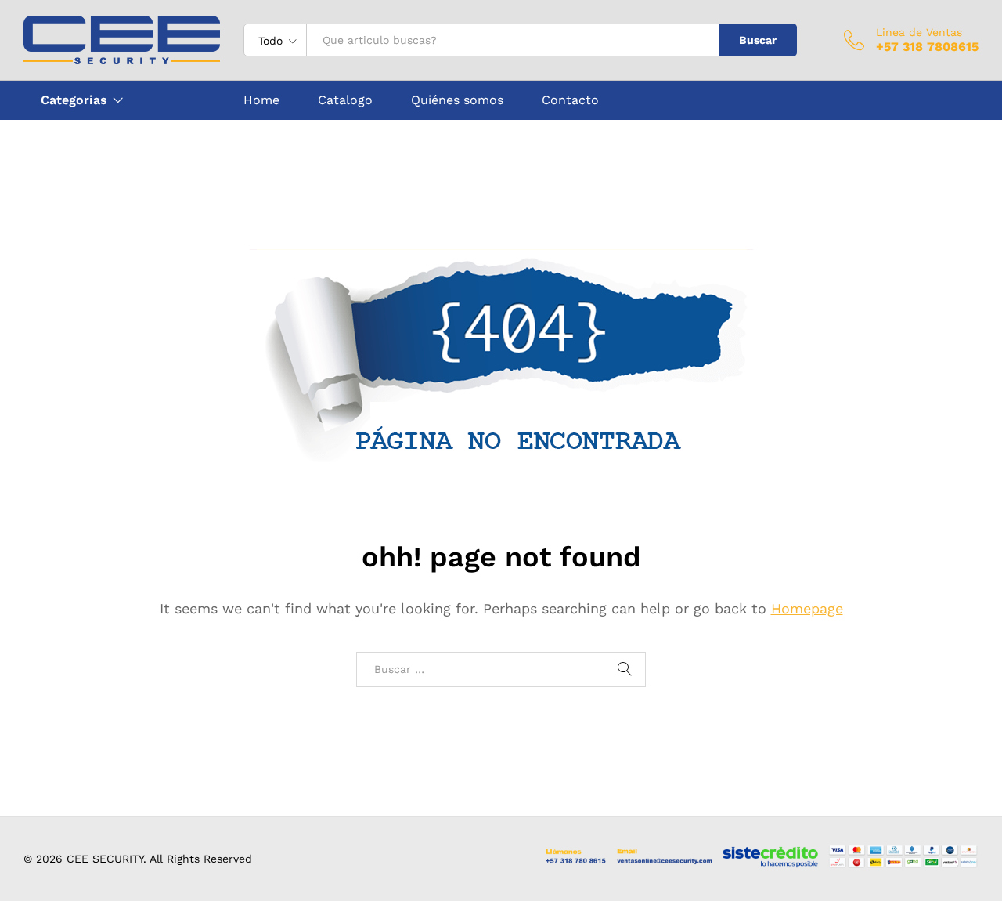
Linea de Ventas (919, 32)
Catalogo (345, 100)
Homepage (807, 608)
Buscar (758, 40)
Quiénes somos (457, 100)
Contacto (570, 100)
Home (261, 100)
